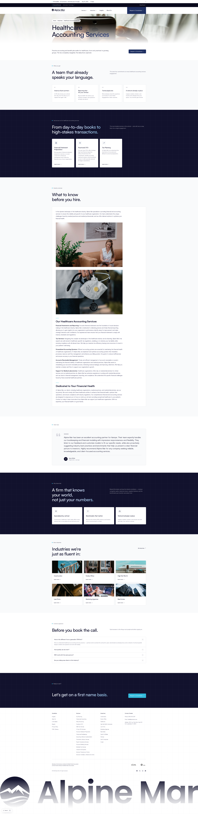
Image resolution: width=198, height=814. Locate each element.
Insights (102, 10)
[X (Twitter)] (139, 770)
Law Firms (57, 599)
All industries (141, 548)
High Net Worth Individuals (106, 724)
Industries (92, 10)
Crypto (102, 742)
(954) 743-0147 (131, 716)
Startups (102, 736)
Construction (58, 576)
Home (54, 20)
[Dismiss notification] (146, 1)
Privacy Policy (55, 726)
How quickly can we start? (61, 649)
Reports (53, 724)
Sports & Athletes (104, 734)
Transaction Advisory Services (82, 739)
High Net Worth (123, 576)
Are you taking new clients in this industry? (66, 660)
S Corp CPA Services (81, 729)
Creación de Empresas (81, 749)
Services (84, 10)
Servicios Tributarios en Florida (82, 752)
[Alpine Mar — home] (59, 10)
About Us (109, 10)
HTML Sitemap (55, 729)
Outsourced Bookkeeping (81, 734)
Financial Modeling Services (82, 744)
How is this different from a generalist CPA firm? (68, 639)
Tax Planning (106, 148)
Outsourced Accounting (81, 719)
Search (8, 810)
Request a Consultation (136, 10)
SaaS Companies (104, 739)
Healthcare (103, 721)
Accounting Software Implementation (84, 736)
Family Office (90, 576)
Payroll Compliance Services (82, 742)
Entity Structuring (80, 721)
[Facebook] (137, 771)
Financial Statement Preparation (61, 148)
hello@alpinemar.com (132, 719)
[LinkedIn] (145, 770)
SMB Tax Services (80, 726)
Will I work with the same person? (64, 655)
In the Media (54, 721)
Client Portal (142, 5)
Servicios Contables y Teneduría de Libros (85, 754)
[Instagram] (142, 770)
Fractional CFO (83, 148)
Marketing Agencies (92, 599)
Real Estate (121, 599)
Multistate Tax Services (81, 747)
